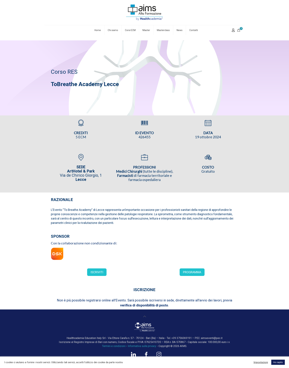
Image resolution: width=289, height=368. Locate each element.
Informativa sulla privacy (142, 346)
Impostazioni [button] (261, 362)
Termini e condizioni (113, 346)
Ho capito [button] (278, 362)
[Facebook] (146, 355)
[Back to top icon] (144, 316)
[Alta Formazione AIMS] (144, 12)
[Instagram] (159, 355)
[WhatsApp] (133, 355)
